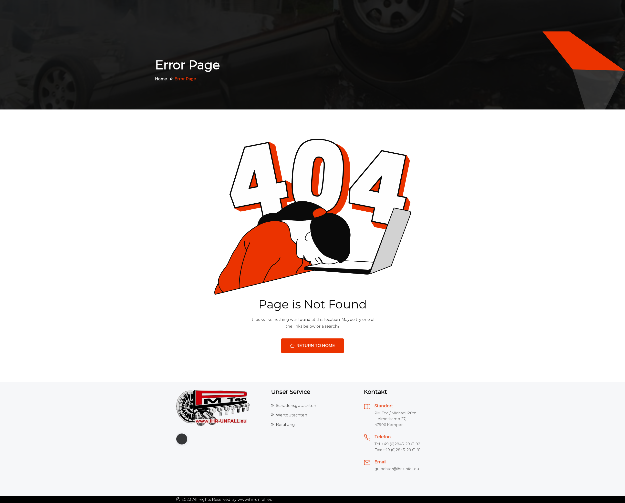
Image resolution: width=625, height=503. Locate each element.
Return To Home (315, 345)
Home (161, 79)
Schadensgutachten (296, 405)
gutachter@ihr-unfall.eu (397, 468)
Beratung (285, 424)
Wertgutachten (291, 415)
